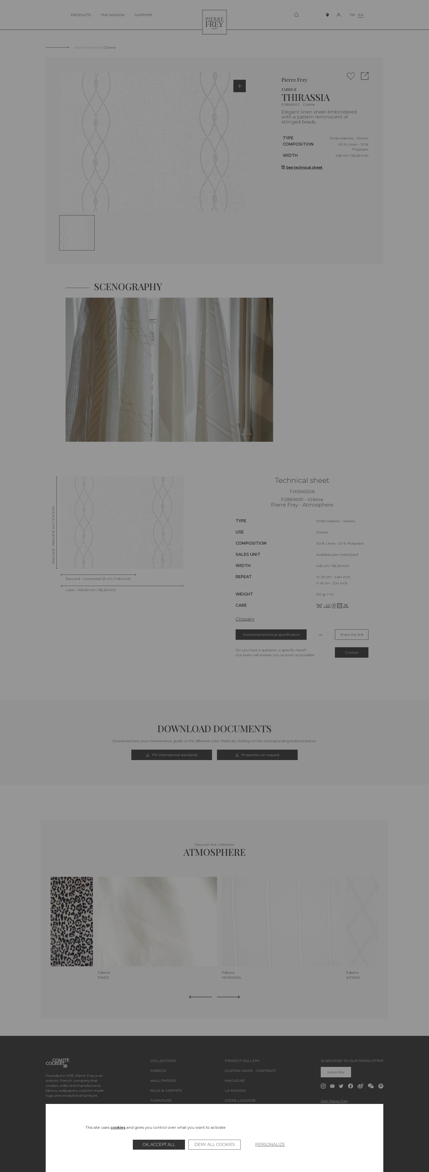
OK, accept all (159, 1144)
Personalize (270, 1144)
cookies (117, 1127)
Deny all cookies (214, 1144)
